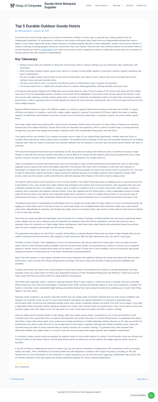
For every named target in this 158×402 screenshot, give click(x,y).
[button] (108, 5)
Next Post (142, 379)
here (111, 354)
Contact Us (142, 5)
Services (116, 5)
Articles (129, 5)
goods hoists (46, 49)
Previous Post (17, 379)
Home (89, 5)
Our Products (101, 5)
